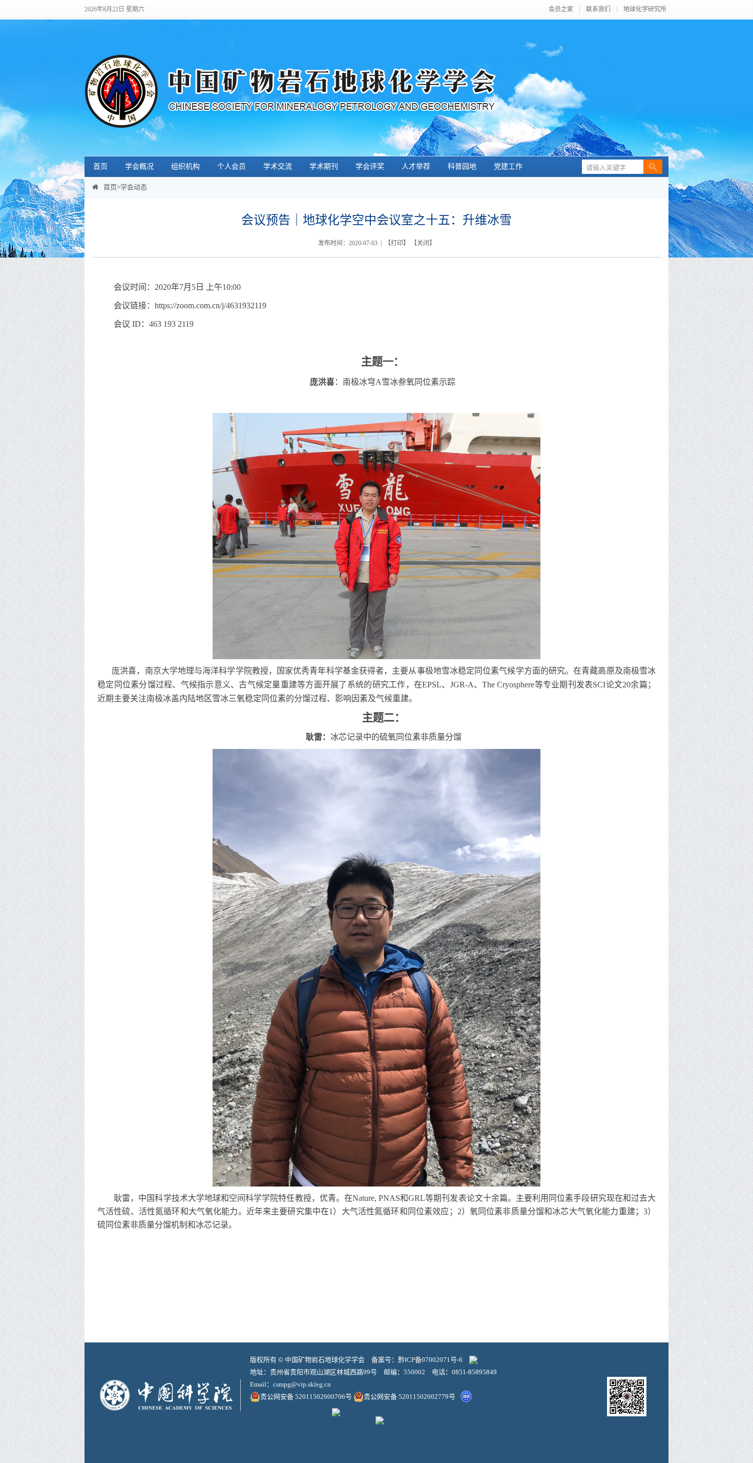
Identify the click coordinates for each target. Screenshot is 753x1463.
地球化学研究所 (644, 9)
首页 (100, 166)
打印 (397, 243)
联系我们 (598, 9)
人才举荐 (416, 166)
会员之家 (561, 9)
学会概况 (139, 166)
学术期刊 (323, 166)
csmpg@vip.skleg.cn (302, 1384)
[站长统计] (473, 1359)
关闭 (423, 243)
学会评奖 (369, 166)
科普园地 (462, 166)
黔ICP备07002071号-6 (430, 1359)
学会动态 (133, 187)
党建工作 (508, 166)
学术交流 (277, 166)
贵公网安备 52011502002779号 (409, 1396)
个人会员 (231, 166)
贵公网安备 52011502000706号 (306, 1396)
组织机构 (185, 166)
